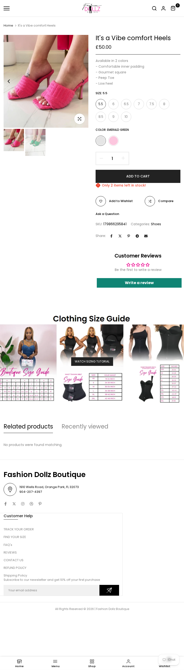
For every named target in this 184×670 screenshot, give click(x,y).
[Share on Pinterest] (129, 236)
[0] (173, 8)
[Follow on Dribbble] (31, 504)
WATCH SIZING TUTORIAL (92, 361)
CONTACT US (13, 560)
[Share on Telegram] (137, 236)
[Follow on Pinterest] (40, 504)
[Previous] (12, 81)
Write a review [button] (139, 283)
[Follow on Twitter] (14, 504)
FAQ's (8, 545)
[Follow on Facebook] (5, 504)
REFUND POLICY (15, 568)
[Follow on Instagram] (23, 504)
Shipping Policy (15, 575)
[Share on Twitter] (120, 236)
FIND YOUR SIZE (15, 537)
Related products (28, 426)
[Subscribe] (109, 590)
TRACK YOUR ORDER (19, 529)
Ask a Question (107, 214)
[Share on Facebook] (111, 236)
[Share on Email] (146, 236)
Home (8, 25)
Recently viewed (85, 426)
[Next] (79, 81)
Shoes (156, 224)
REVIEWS (10, 552)
